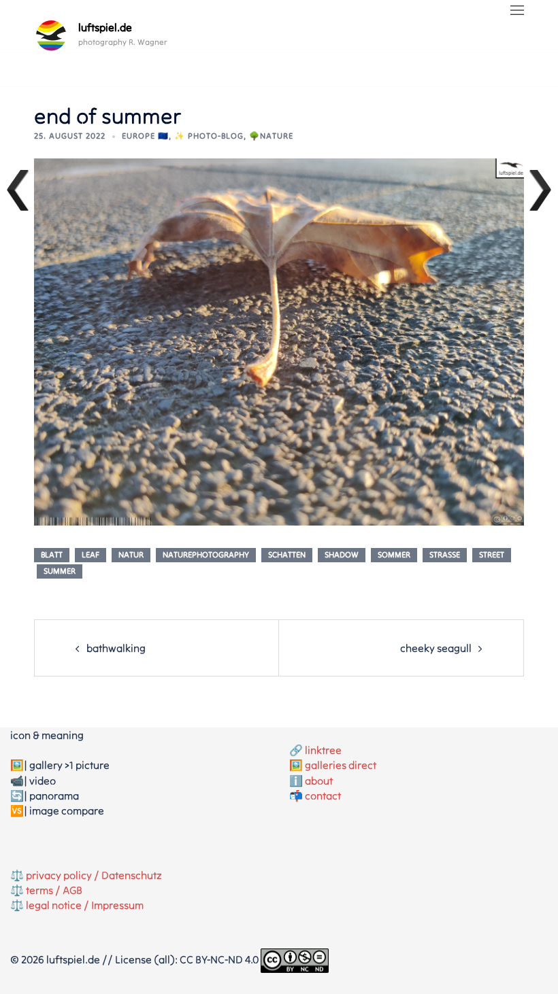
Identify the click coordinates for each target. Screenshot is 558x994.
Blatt (52, 554)
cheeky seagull (436, 648)
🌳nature (271, 136)
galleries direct (340, 765)
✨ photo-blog (209, 136)
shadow (342, 554)
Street (491, 554)
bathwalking (116, 648)
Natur (131, 554)
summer (60, 571)
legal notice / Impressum (85, 905)
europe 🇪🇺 (145, 136)
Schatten (287, 554)
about (319, 780)
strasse (444, 554)
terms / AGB (54, 890)
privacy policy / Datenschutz (94, 875)
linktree (323, 750)
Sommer (394, 554)
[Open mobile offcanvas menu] (517, 10)
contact (323, 795)
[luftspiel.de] (51, 35)
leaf (90, 554)
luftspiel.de (105, 27)
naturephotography (206, 554)
